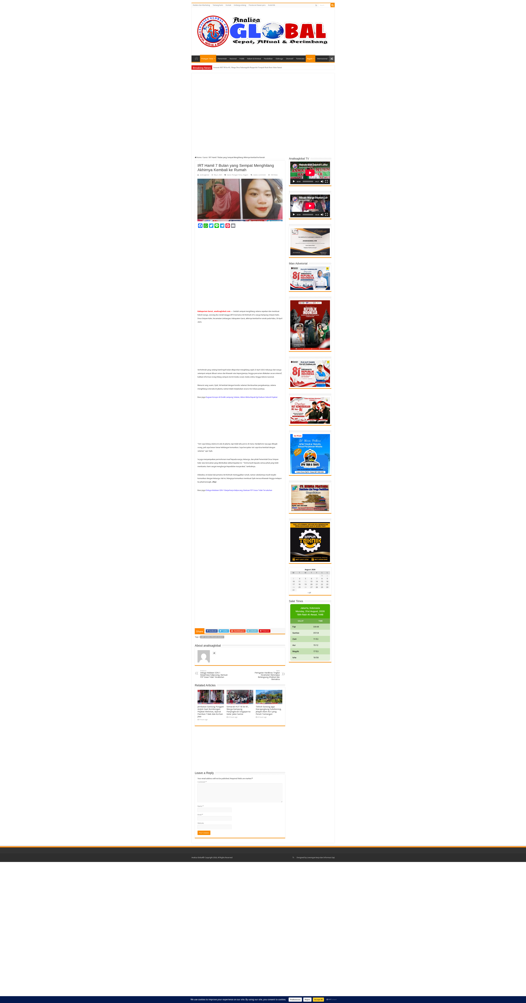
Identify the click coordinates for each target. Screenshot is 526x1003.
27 (311, 587)
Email (200, 815)
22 (322, 584)
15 (322, 581)
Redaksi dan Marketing (201, 5)
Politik (242, 59)
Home (196, 58)
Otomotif (289, 59)
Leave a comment (259, 175)
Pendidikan (268, 59)
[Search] (333, 5)
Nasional (233, 59)
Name (201, 806)
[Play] (293, 181)
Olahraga (279, 59)
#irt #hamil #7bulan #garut (212, 637)
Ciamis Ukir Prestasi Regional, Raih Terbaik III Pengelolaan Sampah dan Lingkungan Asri (246, 67)
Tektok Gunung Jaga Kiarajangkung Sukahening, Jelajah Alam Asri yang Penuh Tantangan (268, 710)
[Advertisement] (263, 97)
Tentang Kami (218, 5)
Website (201, 823)
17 (294, 584)
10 (294, 581)
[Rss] (316, 5)
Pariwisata (300, 59)
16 (327, 581)
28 (317, 587)
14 (317, 581)
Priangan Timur (207, 59)
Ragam (310, 59)
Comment (202, 782)
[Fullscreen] (326, 181)
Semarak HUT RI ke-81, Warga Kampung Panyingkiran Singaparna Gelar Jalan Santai (238, 710)
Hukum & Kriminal (254, 59)
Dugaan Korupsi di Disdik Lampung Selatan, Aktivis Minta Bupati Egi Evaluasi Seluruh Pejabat (241, 397)
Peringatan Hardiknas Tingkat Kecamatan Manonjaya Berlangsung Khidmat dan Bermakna (267, 675)
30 (327, 587)
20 (311, 584)
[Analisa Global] (263, 31)
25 (299, 587)
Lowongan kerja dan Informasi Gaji (321, 857)
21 (317, 584)
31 (294, 590)
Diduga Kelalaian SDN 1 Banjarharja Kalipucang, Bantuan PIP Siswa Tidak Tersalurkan (239, 490)
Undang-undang (240, 5)
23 (327, 584)
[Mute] (322, 181)
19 (305, 584)
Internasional (322, 59)
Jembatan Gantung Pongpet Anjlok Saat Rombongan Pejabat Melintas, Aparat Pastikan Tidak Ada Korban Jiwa (211, 711)
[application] (310, 173)
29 (322, 587)
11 (299, 581)
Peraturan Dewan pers (257, 5)
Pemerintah (222, 59)
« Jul (309, 593)
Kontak (228, 5)
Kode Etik (271, 5)
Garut (205, 157)
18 (299, 584)
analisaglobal (204, 175)
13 (311, 581)
